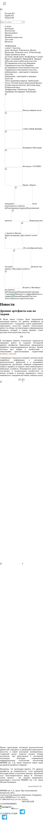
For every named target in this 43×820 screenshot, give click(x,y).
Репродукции (23, 292)
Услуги (8, 83)
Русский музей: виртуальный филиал (26, 83)
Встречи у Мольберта (31, 287)
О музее (8, 26)
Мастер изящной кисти (32, 110)
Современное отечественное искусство (21, 70)
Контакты (9, 42)
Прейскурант (33, 81)
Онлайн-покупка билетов (15, 85)
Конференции (11, 89)
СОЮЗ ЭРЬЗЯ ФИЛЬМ (32, 129)
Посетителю (10, 31)
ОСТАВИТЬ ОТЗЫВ (8, 813)
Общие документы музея (15, 54)
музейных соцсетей (8, 354)
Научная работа (11, 33)
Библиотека (22, 89)
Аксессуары (29, 298)
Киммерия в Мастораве (32, 148)
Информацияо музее (10, 47)
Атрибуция (9, 92)
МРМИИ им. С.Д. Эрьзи (15, 797)
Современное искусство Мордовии (19, 65)
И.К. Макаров (35, 59)
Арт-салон (9, 39)
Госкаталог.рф (35, 52)
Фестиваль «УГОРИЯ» (32, 166)
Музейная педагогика (13, 37)
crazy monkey (23, 799)
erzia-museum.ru (15, 795)
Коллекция (9, 29)
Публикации (30, 92)
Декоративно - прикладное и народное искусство (20, 77)
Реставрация (19, 92)
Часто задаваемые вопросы (16, 81)
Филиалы (14, 50)
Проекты (8, 35)
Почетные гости (21, 52)
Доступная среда (33, 85)
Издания (31, 89)
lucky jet (14, 799)
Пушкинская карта (12, 87)
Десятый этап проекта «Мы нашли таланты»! (23, 268)
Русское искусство (29, 61)
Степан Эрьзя (23, 57)
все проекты (20, 206)
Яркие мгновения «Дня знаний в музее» (21, 235)
